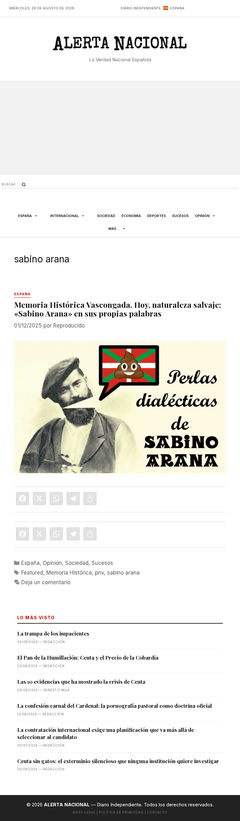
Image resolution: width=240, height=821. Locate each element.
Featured (32, 573)
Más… (114, 228)
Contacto (157, 812)
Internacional (64, 216)
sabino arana (123, 573)
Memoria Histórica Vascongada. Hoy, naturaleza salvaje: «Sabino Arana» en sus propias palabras (117, 309)
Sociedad (106, 216)
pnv (99, 573)
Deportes (156, 216)
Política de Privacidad (121, 812)
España (25, 216)
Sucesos (180, 216)
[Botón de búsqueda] (23, 184)
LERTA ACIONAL (120, 46)
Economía (131, 216)
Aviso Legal (84, 812)
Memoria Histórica (69, 573)
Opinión (202, 216)
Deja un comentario (45, 582)
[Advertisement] (120, 127)
